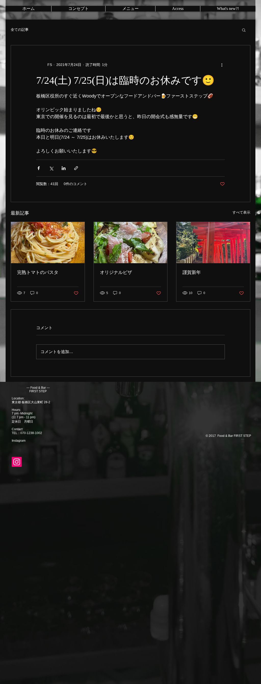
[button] (243, 30)
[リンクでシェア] (76, 168)
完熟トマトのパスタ (37, 272)
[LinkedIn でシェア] (63, 168)
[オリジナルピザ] (130, 242)
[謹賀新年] (213, 242)
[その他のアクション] (222, 65)
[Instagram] (17, 462)
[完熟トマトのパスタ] (48, 242)
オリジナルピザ (116, 272)
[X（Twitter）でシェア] (51, 168)
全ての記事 (20, 29)
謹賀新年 (191, 272)
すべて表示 (241, 212)
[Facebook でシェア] (38, 168)
